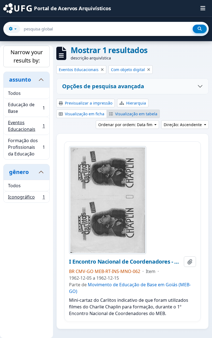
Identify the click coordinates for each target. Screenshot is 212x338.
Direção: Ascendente (183, 124)
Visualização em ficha (84, 113)
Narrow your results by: (26, 56)
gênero (19, 172)
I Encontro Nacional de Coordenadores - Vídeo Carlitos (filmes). (125, 261)
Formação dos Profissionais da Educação (26, 147)
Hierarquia (135, 103)
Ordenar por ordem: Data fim (125, 124)
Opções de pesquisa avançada (103, 86)
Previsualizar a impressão (88, 103)
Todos (14, 93)
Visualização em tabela (135, 113)
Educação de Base (26, 108)
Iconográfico (26, 198)
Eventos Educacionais (26, 125)
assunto (20, 79)
